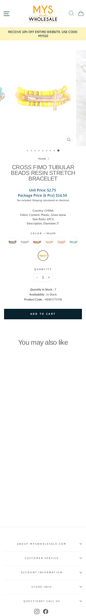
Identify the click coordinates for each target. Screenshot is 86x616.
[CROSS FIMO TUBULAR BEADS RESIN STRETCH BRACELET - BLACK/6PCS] (7, 440)
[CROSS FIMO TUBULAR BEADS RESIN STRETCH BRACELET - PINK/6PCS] (29, 440)
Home (42, 158)
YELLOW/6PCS (43, 255)
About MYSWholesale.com (41, 543)
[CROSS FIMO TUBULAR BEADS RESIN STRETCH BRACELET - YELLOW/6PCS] (12, 444)
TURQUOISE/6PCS (73, 242)
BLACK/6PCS (12, 242)
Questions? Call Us (41, 601)
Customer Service (42, 558)
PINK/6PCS (61, 242)
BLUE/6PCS (25, 242)
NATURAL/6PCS (49, 242)
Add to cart (18, 430)
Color (43, 233)
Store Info (42, 586)
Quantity (43, 269)
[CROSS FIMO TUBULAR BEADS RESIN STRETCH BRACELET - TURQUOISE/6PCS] (7, 444)
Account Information (42, 572)
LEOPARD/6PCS (37, 242)
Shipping (37, 200)
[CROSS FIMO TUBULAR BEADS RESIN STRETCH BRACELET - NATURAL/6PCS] (23, 440)
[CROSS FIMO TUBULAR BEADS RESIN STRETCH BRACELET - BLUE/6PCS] (12, 440)
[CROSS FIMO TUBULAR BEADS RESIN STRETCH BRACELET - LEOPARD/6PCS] (18, 440)
